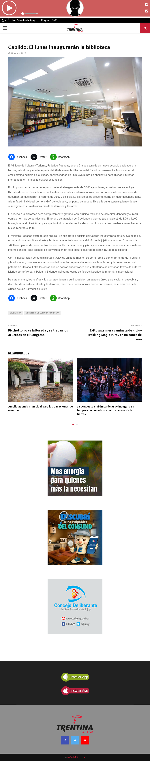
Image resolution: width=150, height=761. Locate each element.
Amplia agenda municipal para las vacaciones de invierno (40, 408)
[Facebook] (65, 740)
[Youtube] (85, 740)
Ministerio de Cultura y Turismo (42, 313)
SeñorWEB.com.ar (76, 757)
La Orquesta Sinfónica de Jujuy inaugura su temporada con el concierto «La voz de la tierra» (105, 410)
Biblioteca (15, 313)
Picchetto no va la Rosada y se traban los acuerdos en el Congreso (38, 333)
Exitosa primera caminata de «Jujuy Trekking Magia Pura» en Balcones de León (114, 335)
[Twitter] (75, 740)
